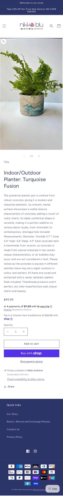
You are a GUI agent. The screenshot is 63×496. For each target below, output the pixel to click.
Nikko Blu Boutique (25, 489)
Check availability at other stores (26, 379)
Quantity (8, 325)
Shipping (8, 310)
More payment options (31, 361)
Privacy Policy (14, 437)
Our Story (12, 414)
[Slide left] (24, 156)
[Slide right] (39, 156)
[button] (4, 26)
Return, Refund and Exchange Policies (28, 421)
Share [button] (11, 386)
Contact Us (13, 429)
